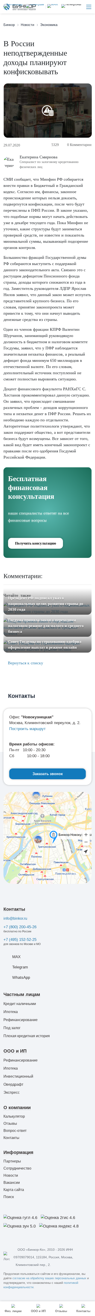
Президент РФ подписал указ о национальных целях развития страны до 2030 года (45, 604)
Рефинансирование (20, 1020)
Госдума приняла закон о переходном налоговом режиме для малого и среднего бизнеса (46, 626)
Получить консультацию (35, 543)
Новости (10, 1175)
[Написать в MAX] (52, 7)
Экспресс (11, 1092)
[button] (71, 7)
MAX (16, 957)
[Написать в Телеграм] (34, 7)
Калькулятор (14, 1116)
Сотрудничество (17, 1168)
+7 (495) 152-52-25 (19, 939)
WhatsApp (21, 977)
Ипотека (10, 1012)
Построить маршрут (27, 729)
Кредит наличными (19, 1004)
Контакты (14, 909)
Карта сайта (13, 1190)
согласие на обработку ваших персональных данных (49, 1278)
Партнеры (12, 1161)
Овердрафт (13, 1084)
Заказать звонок (48, 774)
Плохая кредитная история (26, 1036)
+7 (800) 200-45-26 (19, 927)
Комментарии (79, 145)
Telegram (20, 967)
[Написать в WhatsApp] (13, 7)
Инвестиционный (18, 1076)
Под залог (12, 1028)
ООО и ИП (15, 1050)
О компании (17, 1107)
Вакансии (11, 1183)
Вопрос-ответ (15, 1131)
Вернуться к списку (25, 663)
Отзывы (10, 1123)
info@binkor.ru (15, 918)
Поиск (8, 1197)
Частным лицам (21, 994)
